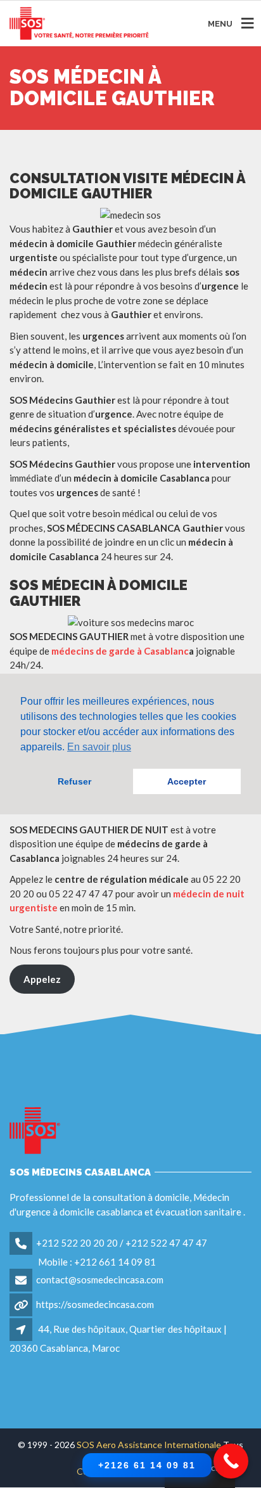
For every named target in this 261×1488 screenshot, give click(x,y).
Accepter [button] (186, 781)
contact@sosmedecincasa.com (99, 1279)
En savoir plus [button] (99, 746)
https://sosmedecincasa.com (95, 1304)
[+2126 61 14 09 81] (230, 1461)
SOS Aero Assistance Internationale (149, 1444)
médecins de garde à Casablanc (120, 651)
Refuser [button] (74, 781)
